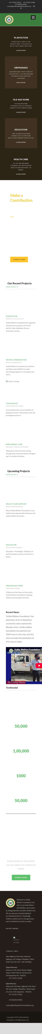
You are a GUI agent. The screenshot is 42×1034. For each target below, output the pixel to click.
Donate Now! (21, 877)
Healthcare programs (14, 506)
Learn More (21, 50)
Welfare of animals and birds (17, 447)
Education (11, 545)
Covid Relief (12, 403)
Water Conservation (16, 360)
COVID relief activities (14, 406)
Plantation (11, 316)
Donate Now (19, 259)
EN (34, 6)
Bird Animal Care (14, 444)
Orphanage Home (14, 586)
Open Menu (33, 17)
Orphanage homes (13, 588)
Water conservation (14, 362)
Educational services (14, 547)
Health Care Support (16, 504)
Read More (21, 82)
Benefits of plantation (15, 319)
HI (21, 8)
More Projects (12, 287)
